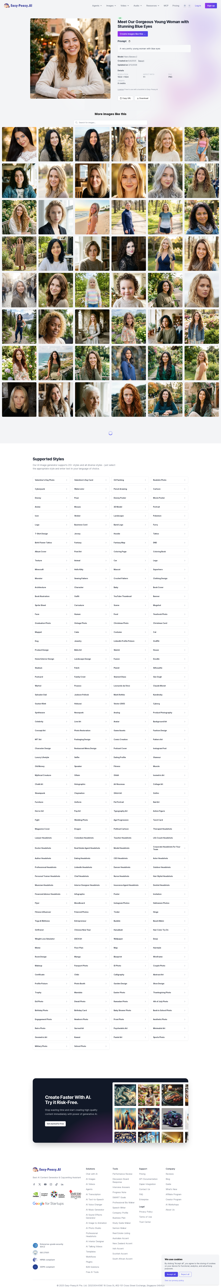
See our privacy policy (174, 1280)
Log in (198, 5)
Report (141, 61)
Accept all (171, 1274)
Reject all (185, 1274)
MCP (166, 5)
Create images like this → (133, 34)
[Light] (189, 5)
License (121, 89)
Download (143, 98)
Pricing (176, 5)
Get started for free (55, 1269)
